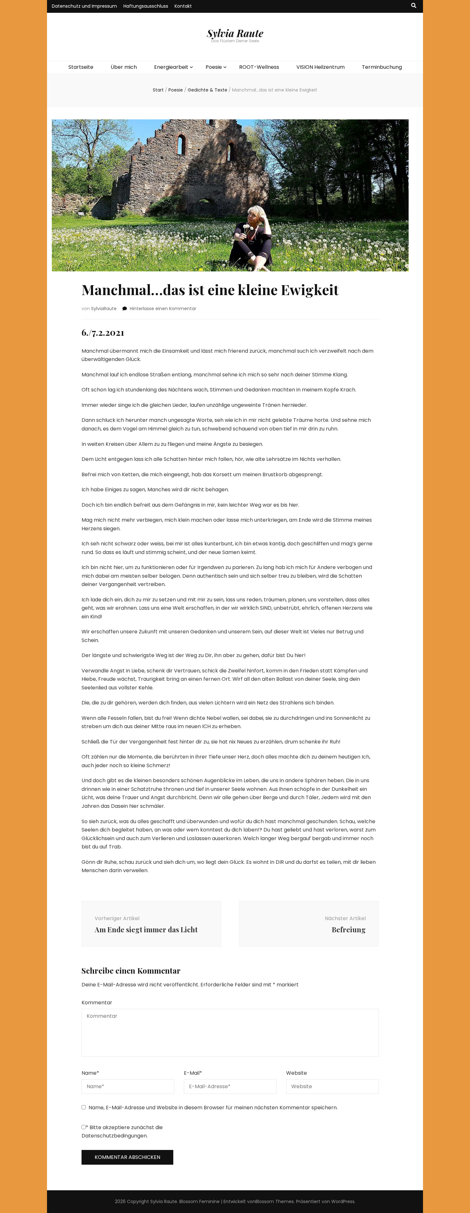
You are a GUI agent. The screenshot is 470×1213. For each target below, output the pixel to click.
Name (90, 1073)
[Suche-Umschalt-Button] (413, 6)
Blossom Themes (274, 1201)
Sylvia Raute (235, 33)
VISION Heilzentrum (320, 67)
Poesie (214, 67)
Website (296, 1073)
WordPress (343, 1201)
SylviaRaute (104, 308)
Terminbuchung (382, 67)
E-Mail (193, 1073)
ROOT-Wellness (259, 67)
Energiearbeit (171, 67)
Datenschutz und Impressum (84, 6)
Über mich (124, 67)
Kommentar (97, 1002)
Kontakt (183, 6)
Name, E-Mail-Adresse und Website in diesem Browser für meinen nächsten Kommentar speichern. (213, 1107)
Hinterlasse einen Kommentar (163, 308)
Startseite (80, 67)
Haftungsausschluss (145, 6)
